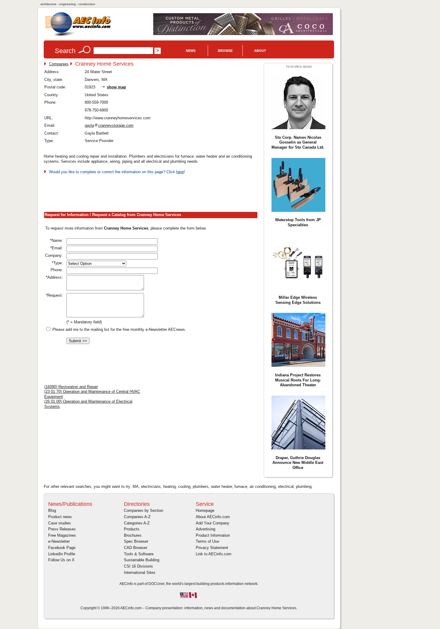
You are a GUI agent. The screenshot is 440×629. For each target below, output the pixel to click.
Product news (60, 517)
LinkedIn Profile (61, 554)
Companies (59, 64)
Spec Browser (136, 541)
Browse (225, 50)
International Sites (139, 572)
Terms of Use (207, 541)
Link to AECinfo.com (213, 554)
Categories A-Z (137, 523)
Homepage (205, 510)
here (180, 172)
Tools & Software (139, 554)
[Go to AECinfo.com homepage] (77, 35)
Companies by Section (143, 510)
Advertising (205, 529)
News (190, 50)
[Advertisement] (153, 191)
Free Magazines (62, 535)
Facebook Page (61, 547)
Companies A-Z (137, 517)
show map (116, 87)
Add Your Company (212, 523)
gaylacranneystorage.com (109, 125)
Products (131, 529)
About (260, 50)
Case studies (59, 523)
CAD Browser (135, 547)
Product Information (213, 535)
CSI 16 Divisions (138, 566)
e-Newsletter (59, 541)
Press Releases (62, 529)
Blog (52, 510)
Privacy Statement (212, 547)
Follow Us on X (61, 560)
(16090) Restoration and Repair (71, 386)
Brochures (133, 535)
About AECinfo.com (213, 517)
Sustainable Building (141, 560)
